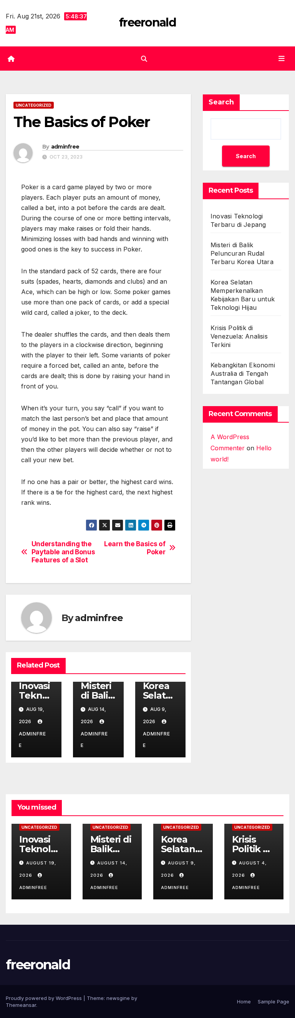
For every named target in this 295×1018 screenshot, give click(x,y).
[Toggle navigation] (281, 58)
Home (244, 1001)
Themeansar (21, 1005)
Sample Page (273, 1001)
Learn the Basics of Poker (134, 548)
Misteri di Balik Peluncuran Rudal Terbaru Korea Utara (241, 253)
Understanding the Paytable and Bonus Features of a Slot (63, 552)
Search (221, 102)
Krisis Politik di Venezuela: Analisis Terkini (239, 336)
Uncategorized (33, 105)
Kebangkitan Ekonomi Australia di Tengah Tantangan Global (242, 373)
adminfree (65, 146)
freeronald (147, 22)
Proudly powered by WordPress (44, 998)
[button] (144, 59)
